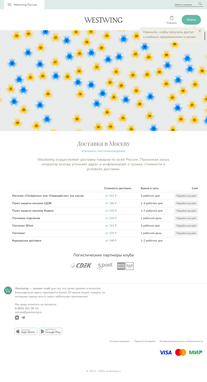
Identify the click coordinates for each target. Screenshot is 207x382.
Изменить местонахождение (103, 151)
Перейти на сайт (186, 195)
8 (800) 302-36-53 (26, 308)
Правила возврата (144, 341)
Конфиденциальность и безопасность (181, 341)
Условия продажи (119, 341)
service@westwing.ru (28, 312)
